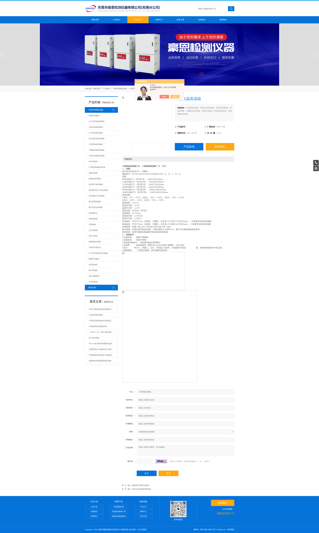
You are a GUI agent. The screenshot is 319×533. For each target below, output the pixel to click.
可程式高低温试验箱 (96, 156)
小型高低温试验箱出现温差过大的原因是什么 (103, 321)
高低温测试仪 (119, 507)
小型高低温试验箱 (96, 144)
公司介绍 (94, 507)
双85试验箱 (93, 161)
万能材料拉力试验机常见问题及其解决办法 (103, 349)
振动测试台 (93, 213)
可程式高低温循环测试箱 (141, 489)
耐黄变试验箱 (94, 259)
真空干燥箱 (93, 236)
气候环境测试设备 (120, 89)
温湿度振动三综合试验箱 (98, 190)
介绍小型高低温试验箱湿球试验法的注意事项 (103, 309)
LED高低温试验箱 (96, 133)
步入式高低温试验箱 (96, 121)
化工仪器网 (142, 530)
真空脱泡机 (93, 265)
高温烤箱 (92, 224)
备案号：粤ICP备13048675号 (204, 530)
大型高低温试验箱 (96, 127)
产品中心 (138, 20)
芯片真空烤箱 (94, 338)
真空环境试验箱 (95, 202)
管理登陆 (230, 530)
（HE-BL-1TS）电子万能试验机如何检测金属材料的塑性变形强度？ (103, 332)
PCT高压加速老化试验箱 (98, 253)
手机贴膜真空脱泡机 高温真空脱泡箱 (103, 355)
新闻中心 (159, 20)
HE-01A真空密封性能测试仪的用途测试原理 (103, 344)
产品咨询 (189, 146)
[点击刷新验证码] (161, 461)
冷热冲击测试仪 (95, 247)
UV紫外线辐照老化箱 (97, 167)
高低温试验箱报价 (119, 516)
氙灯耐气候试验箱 (96, 184)
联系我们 (223, 20)
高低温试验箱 (94, 116)
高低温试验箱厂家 (119, 511)
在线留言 (202, 20)
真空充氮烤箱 (94, 276)
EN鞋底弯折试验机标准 (98, 326)
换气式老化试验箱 (96, 207)
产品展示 (106, 89)
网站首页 (95, 20)
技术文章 (180, 20)
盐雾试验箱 (93, 173)
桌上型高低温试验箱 (96, 139)
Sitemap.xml (221, 530)
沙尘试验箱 (93, 230)
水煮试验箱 (93, 282)
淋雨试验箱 (93, 219)
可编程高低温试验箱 (96, 150)
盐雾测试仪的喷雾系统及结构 (100, 361)
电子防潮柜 (93, 270)
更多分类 (92, 287)
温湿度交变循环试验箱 (140, 485)
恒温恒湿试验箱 (95, 179)
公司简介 (116, 20)
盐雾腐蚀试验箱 (95, 242)
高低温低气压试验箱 (96, 196)
